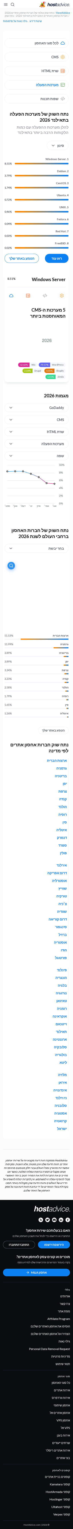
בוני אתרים (63, 1458)
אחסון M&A (39, 1272)
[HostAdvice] (54, 5)
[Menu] (6, 5)
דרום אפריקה (57, 873)
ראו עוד (56, 258)
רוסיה (65, 696)
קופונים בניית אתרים (57, 1476)
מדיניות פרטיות (60, 1356)
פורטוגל (61, 958)
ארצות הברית (61, 635)
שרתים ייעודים (61, 1443)
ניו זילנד (61, 1098)
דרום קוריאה (58, 919)
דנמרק (62, 837)
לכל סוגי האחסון (47, 43)
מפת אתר (64, 1311)
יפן (67, 661)
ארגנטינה (60, 1039)
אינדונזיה (60, 1090)
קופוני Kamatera (60, 1484)
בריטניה (64, 652)
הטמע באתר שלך (21, 258)
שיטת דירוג (36, 21)
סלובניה (61, 1105)
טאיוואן (61, 1001)
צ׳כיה (62, 904)
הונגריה (61, 978)
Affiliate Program (58, 1318)
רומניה (62, 1008)
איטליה (64, 713)
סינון (60, 145)
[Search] (13, 5)
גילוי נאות (64, 1341)
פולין (63, 853)
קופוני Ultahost (60, 1507)
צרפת (65, 670)
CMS (55, 57)
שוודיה (62, 911)
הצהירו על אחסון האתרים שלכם (50, 1334)
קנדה (66, 678)
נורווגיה (61, 993)
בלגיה (62, 985)
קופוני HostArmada (58, 1491)
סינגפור (61, 927)
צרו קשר (65, 1303)
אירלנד (62, 865)
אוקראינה (60, 1016)
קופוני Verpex (61, 1514)
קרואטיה (60, 1121)
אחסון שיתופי (62, 1405)
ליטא (63, 1062)
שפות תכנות (49, 99)
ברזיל (63, 935)
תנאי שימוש (63, 1364)
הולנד (65, 687)
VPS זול (65, 1428)
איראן (63, 1082)
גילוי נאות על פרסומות (15, 21)
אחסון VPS (63, 1420)
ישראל (62, 1129)
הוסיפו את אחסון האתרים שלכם (50, 1326)
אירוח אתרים (62, 1390)
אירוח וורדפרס (61, 1397)
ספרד (62, 845)
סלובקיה (60, 1047)
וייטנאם (61, 1024)
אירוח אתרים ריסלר (58, 1450)
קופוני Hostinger (59, 1499)
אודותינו (65, 1296)
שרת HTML (50, 71)
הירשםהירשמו (54, 1244)
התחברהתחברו (19, 1244)
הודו (64, 950)
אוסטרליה (59, 881)
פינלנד (62, 970)
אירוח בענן (63, 1435)
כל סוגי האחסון (61, 1382)
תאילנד (61, 1032)
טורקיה (61, 896)
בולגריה (61, 1055)
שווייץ (62, 888)
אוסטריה (60, 942)
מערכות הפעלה (47, 85)
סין (67, 704)
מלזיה (62, 1075)
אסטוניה (60, 1113)
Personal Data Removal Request (49, 1349)
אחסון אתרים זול (60, 1412)
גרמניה (64, 644)
